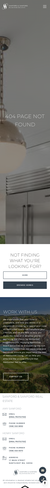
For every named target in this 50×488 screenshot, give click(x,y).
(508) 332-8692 (16, 426)
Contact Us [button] (15, 377)
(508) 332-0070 (16, 451)
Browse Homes (25, 285)
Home (25, 275)
